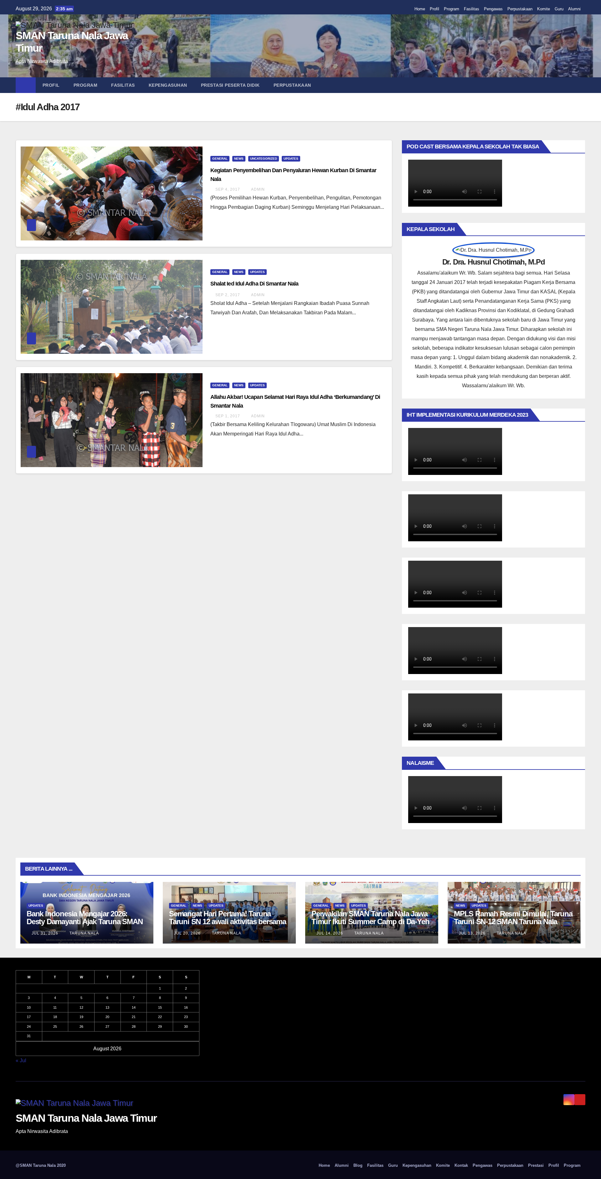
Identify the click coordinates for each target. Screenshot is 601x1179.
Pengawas (493, 9)
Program (451, 9)
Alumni (574, 9)
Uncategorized (263, 158)
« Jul (21, 1060)
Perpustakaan (519, 9)
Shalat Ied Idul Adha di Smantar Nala (254, 284)
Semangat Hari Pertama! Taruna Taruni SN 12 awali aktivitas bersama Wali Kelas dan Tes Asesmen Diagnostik (227, 925)
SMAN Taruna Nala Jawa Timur (86, 1118)
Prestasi (536, 1165)
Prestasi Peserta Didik (230, 85)
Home (419, 9)
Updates (291, 158)
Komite (543, 9)
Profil (434, 9)
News (239, 158)
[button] (583, 85)
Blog (357, 1165)
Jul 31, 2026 (45, 933)
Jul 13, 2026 (472, 933)
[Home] (26, 85)
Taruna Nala (83, 933)
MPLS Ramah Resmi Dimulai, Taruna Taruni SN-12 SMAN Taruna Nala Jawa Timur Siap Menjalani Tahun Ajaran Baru (513, 925)
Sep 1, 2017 (227, 416)
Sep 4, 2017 (227, 189)
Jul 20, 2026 (187, 933)
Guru (559, 9)
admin (257, 189)
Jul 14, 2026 (329, 933)
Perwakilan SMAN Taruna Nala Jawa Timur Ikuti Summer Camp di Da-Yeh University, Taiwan (370, 921)
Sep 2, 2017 (227, 295)
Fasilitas (471, 9)
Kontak (461, 1165)
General (220, 158)
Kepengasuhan (168, 85)
